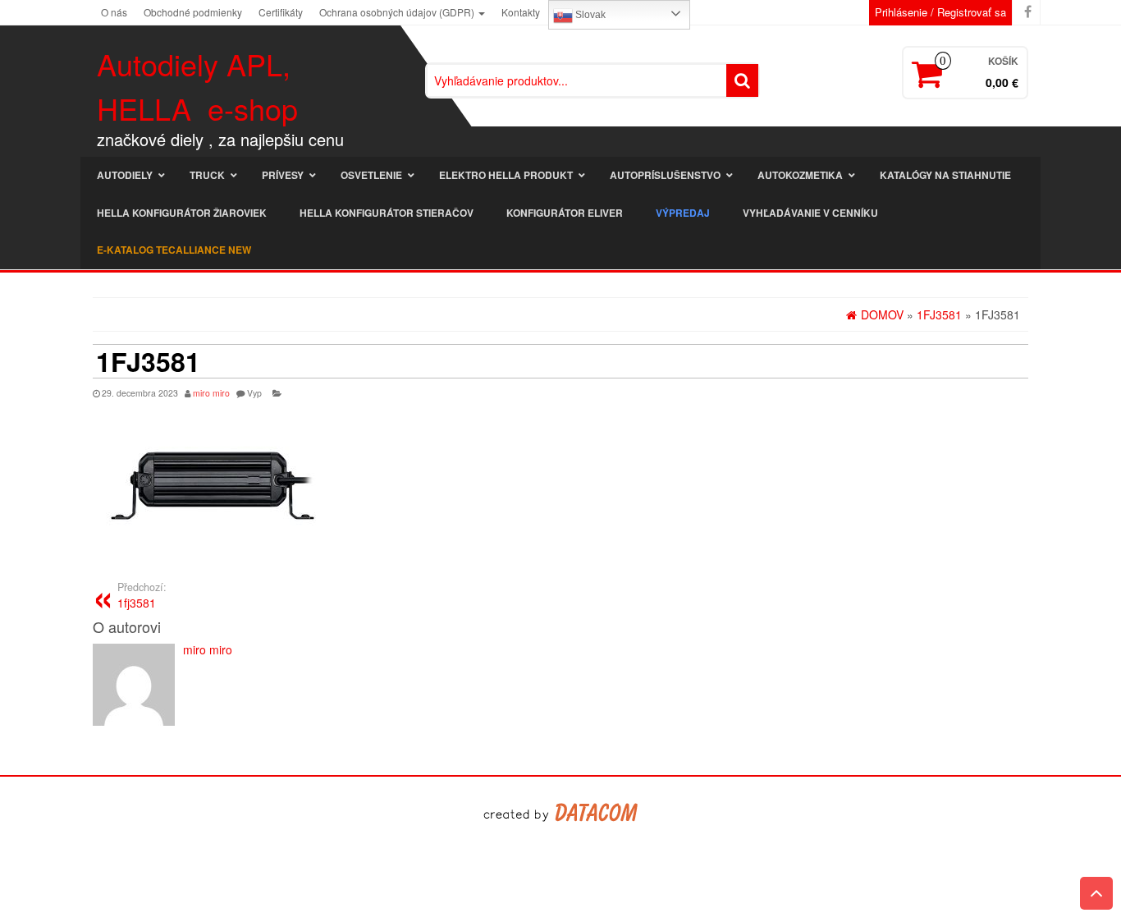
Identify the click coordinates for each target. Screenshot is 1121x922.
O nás (114, 12)
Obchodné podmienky (193, 12)
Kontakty (520, 12)
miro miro (211, 393)
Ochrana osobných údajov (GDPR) (398, 12)
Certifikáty (281, 12)
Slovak (589, 15)
